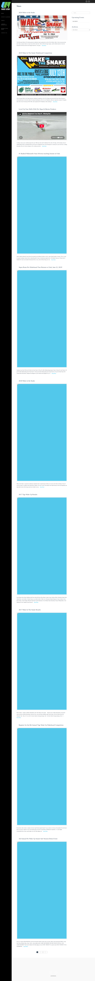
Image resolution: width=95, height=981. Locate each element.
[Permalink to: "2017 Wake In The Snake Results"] (42, 661)
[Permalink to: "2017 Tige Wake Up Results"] (42, 545)
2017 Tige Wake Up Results (28, 494)
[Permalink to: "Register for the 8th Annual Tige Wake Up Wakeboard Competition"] (42, 776)
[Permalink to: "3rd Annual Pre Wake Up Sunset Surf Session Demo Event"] (42, 890)
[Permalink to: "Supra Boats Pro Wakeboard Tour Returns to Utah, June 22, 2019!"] (42, 318)
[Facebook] (87, 1)
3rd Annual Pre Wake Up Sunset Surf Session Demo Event (38, 839)
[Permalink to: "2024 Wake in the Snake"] (42, 27)
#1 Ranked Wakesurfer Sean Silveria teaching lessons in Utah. (39, 153)
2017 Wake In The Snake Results (30, 610)
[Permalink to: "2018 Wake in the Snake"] (42, 432)
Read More (44, 45)
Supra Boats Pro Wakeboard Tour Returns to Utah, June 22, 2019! (40, 267)
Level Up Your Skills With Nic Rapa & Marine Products (37, 109)
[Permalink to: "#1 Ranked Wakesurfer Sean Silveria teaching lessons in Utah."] (42, 205)
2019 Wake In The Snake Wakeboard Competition (35, 53)
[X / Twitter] (89, 1)
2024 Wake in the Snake (27, 12)
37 (44, 952)
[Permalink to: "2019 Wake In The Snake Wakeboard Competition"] (42, 75)
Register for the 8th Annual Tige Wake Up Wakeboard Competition (41, 725)
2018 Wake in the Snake (27, 381)
